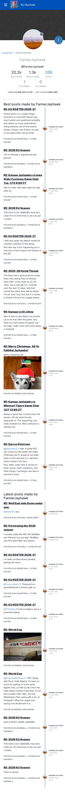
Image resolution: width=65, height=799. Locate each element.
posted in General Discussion (19, 393)
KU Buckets (28, 4)
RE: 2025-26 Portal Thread (21, 271)
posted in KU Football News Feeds (21, 517)
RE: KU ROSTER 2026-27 (20, 109)
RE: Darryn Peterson (17, 444)
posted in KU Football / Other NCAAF (22, 303)
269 (48, 72)
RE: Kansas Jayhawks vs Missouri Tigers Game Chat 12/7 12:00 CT (21, 405)
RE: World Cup (13, 629)
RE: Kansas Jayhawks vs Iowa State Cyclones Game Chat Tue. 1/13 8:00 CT (23, 179)
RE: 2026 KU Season (17, 150)
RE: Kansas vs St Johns (18, 311)
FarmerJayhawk (56, 127)
